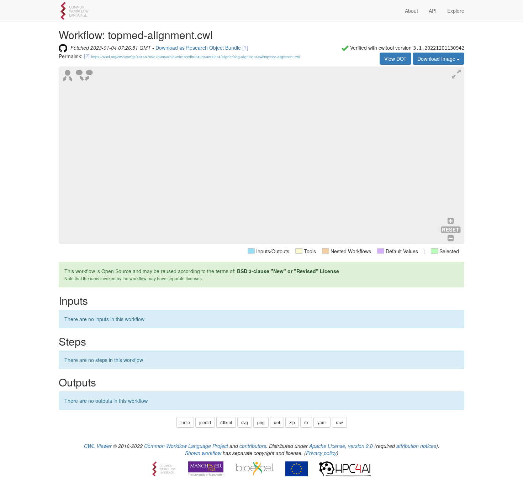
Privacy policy (321, 452)
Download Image (437, 58)
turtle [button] (185, 422)
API (433, 10)
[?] (245, 47)
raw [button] (339, 422)
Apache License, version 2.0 (341, 445)
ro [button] (306, 422)
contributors (252, 445)
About (411, 10)
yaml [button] (322, 422)
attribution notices (416, 445)
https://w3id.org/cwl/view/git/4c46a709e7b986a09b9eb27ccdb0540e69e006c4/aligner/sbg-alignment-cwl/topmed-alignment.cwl (195, 56)
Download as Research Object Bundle (198, 47)
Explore (455, 10)
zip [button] (292, 422)
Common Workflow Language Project (186, 445)
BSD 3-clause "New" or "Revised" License (288, 271)
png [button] (261, 422)
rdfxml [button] (226, 422)
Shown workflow (203, 452)
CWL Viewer (98, 445)
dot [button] (277, 422)
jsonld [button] (205, 422)
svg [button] (244, 422)
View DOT (395, 58)
